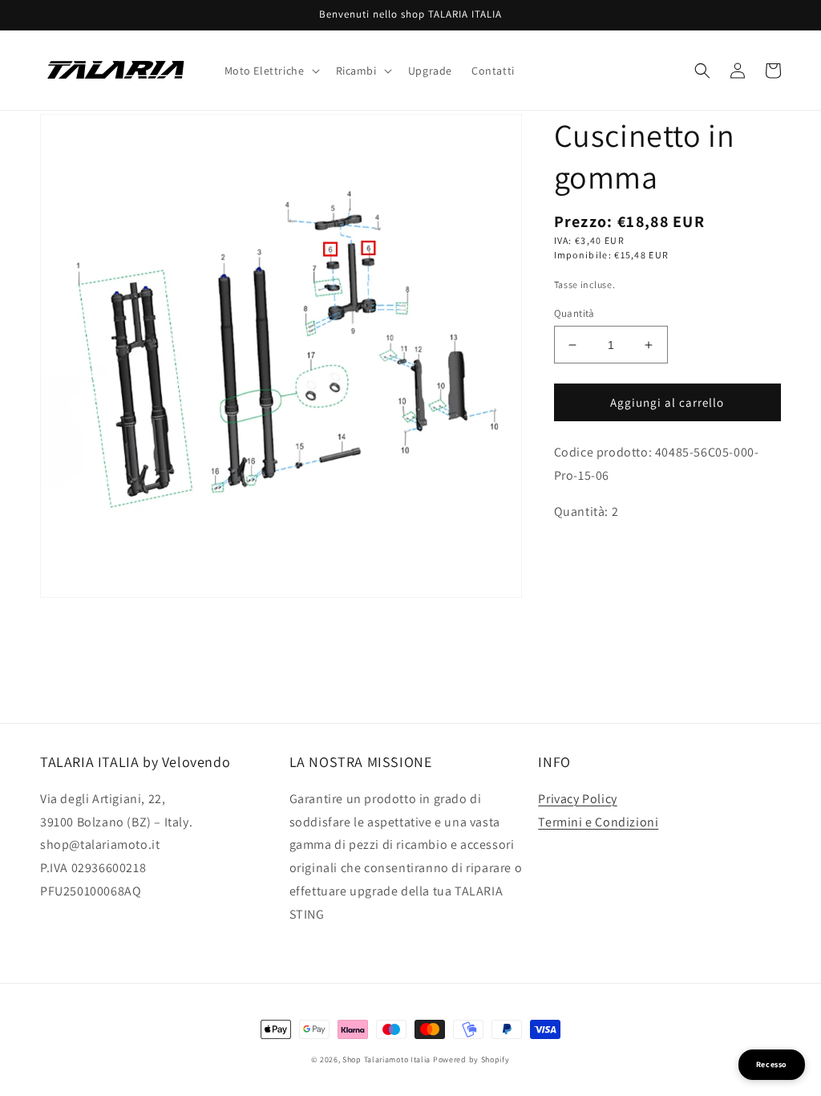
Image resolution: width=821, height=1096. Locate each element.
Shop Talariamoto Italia (386, 1059)
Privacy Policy (577, 798)
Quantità (574, 313)
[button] (270, 70)
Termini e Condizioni (598, 822)
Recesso (771, 1064)
